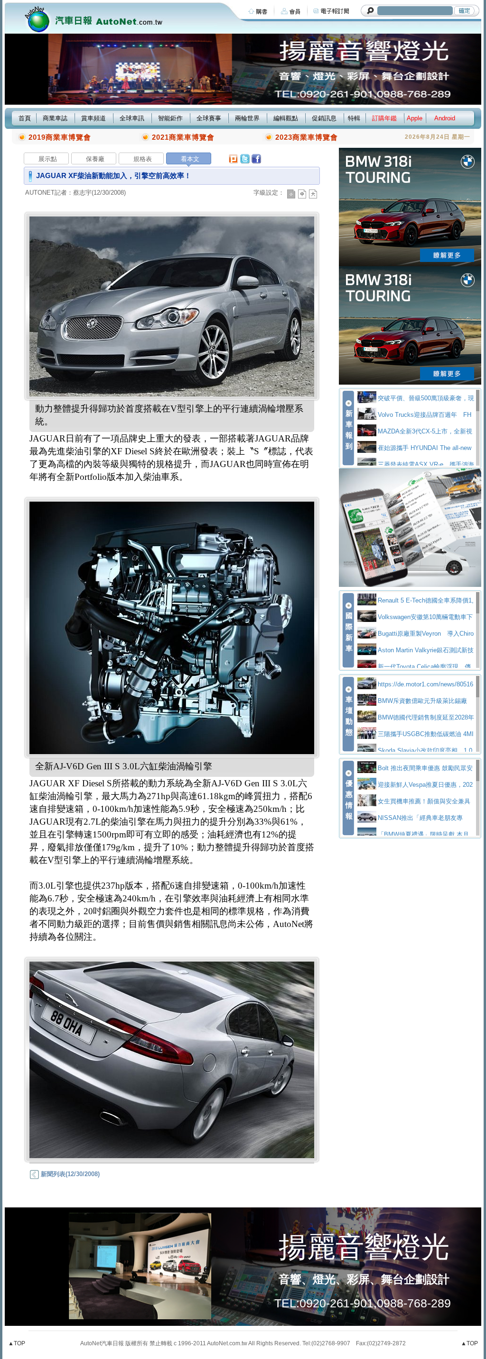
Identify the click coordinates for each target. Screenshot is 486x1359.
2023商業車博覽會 (306, 137)
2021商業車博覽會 (183, 137)
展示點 (47, 158)
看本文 (190, 158)
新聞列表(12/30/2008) (69, 1174)
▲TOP (16, 1343)
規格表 (142, 158)
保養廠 (95, 158)
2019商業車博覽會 (59, 137)
